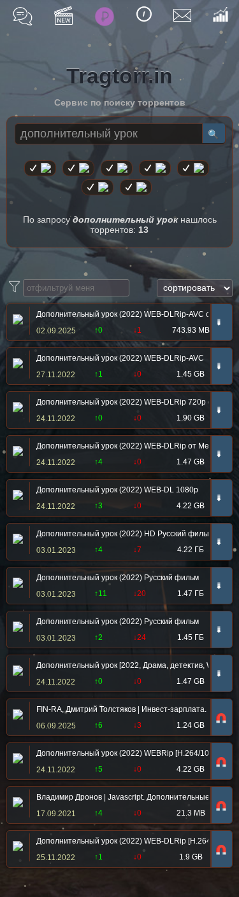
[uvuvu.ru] (155, 168)
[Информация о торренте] (16, 320)
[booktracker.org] (193, 168)
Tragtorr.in (119, 76)
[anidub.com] (117, 168)
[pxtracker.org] (136, 187)
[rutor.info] (40, 168)
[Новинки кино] (63, 15)
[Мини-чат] (23, 16)
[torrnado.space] (97, 187)
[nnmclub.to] (78, 168)
